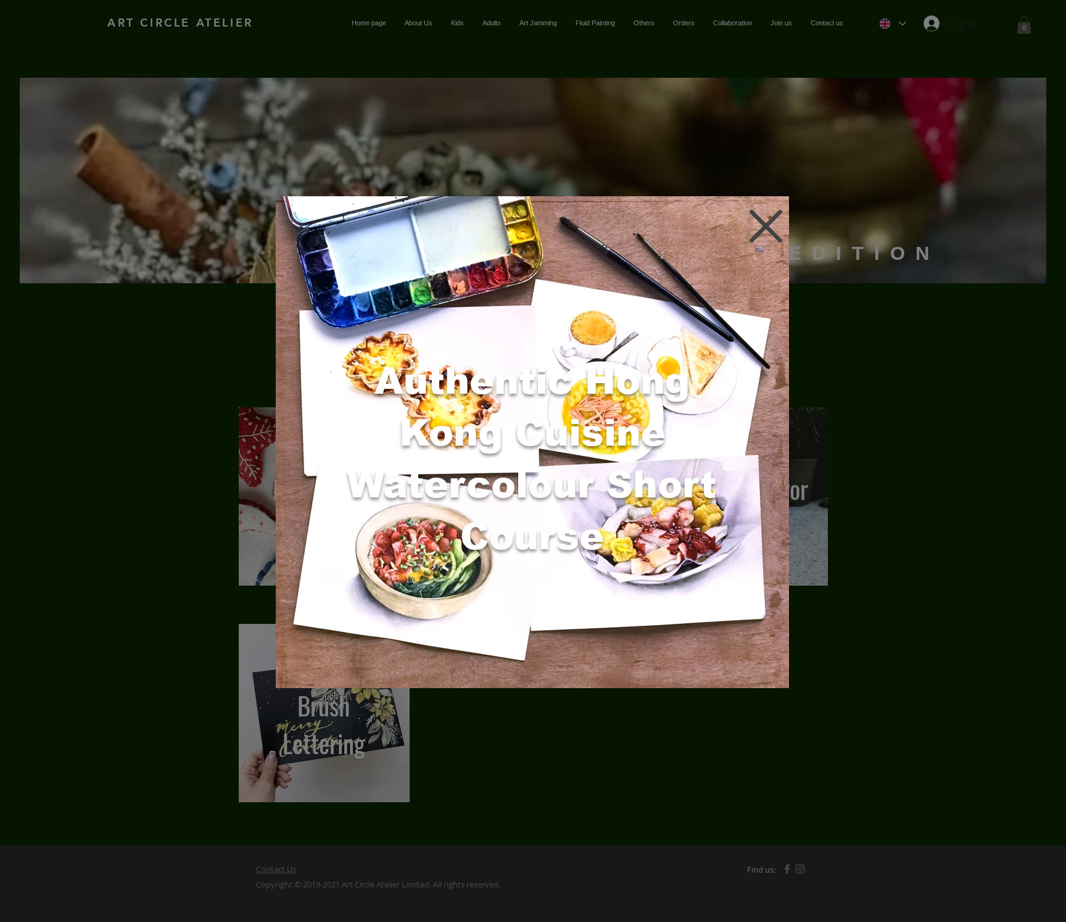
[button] (765, 226)
